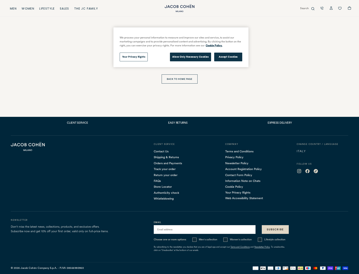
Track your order (165, 169)
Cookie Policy (234, 186)
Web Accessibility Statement (244, 198)
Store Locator (163, 186)
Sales (64, 9)
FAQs (157, 181)
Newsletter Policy (236, 163)
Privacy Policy (234, 157)
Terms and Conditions (239, 151)
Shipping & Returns (166, 157)
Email (157, 222)
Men (13, 9)
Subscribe (275, 229)
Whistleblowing (164, 198)
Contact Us (161, 151)
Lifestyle (47, 9)
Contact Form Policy (238, 175)
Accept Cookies (228, 56)
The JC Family (86, 9)
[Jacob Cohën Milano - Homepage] (179, 8)
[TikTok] (315, 171)
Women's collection (241, 239)
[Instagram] (299, 171)
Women (28, 9)
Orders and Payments (168, 163)
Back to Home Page (179, 79)
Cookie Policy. (214, 45)
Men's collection (208, 239)
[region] (180, 47)
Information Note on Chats (242, 181)
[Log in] (331, 8)
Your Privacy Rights (237, 192)
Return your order (165, 175)
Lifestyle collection (274, 239)
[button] (322, 8)
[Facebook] (307, 171)
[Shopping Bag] (349, 8)
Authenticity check (166, 192)
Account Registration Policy (243, 169)
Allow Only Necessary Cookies (190, 56)
